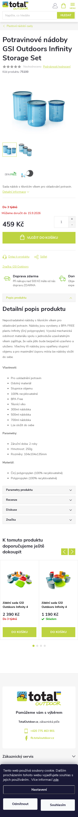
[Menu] (72, 5)
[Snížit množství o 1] (71, 225)
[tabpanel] (19, 600)
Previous (64, 551)
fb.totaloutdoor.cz (42, 738)
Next (72, 551)
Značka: (15, 267)
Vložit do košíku (42, 237)
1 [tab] (33, 646)
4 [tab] (45, 646)
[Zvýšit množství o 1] (71, 219)
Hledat (66, 15)
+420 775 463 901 (42, 731)
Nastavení (39, 789)
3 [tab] (41, 646)
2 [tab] (37, 646)
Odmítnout (20, 804)
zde (55, 779)
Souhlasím (58, 805)
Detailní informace (14, 192)
